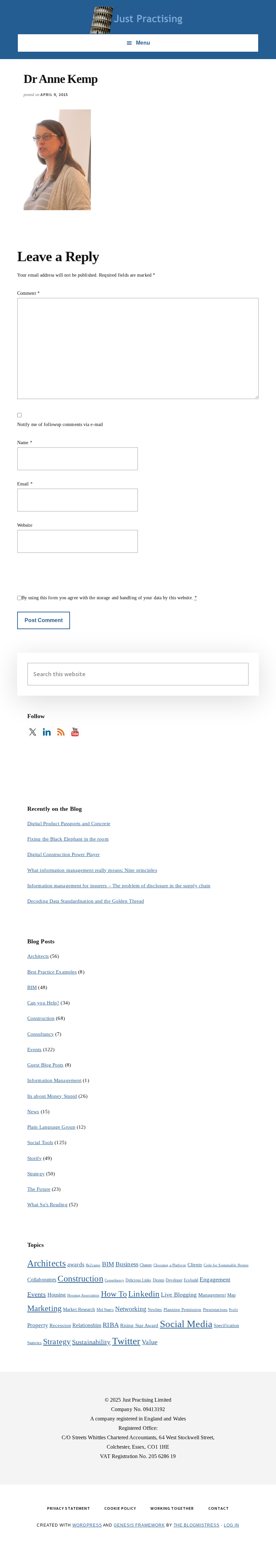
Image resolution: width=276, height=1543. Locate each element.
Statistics (34, 1343)
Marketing (44, 1308)
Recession (60, 1325)
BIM (32, 987)
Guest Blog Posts (45, 1065)
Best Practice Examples (52, 972)
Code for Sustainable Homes (226, 1265)
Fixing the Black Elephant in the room (68, 839)
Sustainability (91, 1342)
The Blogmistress (196, 1525)
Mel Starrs (105, 1309)
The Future (38, 1189)
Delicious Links (138, 1280)
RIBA (110, 1324)
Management (212, 1295)
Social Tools (40, 1142)
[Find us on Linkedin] (46, 732)
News (33, 1111)
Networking (130, 1308)
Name (24, 442)
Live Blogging (179, 1294)
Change (146, 1265)
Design (159, 1280)
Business (126, 1264)
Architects (38, 956)
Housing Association (83, 1295)
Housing (56, 1295)
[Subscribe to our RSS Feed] (61, 732)
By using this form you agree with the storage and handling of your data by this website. (109, 597)
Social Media (186, 1323)
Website (24, 525)
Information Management (54, 1080)
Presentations (215, 1309)
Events (34, 1049)
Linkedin (144, 1293)
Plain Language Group (51, 1127)
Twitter (126, 1341)
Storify (34, 1158)
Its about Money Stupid (52, 1096)
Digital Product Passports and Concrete (68, 823)
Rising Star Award (139, 1325)
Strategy (36, 1173)
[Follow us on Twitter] (32, 732)
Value (150, 1342)
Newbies (155, 1310)
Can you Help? (43, 1003)
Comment (28, 293)
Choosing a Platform (169, 1265)
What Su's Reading (47, 1204)
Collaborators (41, 1279)
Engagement (215, 1279)
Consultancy (40, 1034)
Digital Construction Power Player (63, 854)
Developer (174, 1280)
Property (37, 1325)
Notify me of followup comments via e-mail (60, 424)
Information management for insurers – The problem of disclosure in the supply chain (118, 885)
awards (75, 1264)
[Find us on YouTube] (75, 732)
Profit (233, 1310)
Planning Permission (183, 1309)
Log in (231, 1525)
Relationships (86, 1325)
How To (114, 1293)
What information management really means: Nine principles (92, 870)
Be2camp (93, 1265)
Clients (194, 1264)
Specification (226, 1325)
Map (231, 1295)
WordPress (87, 1525)
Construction (41, 1018)
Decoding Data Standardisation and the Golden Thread (85, 901)
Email (25, 483)
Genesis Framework (139, 1525)
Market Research (79, 1309)
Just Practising (138, 20)
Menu (143, 43)
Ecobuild (191, 1280)
